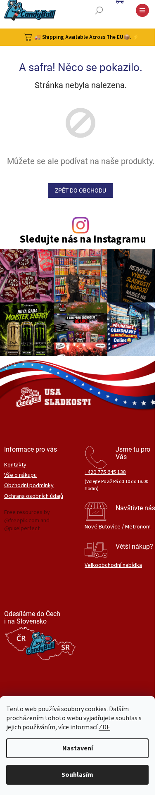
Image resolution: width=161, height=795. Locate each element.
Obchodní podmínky (29, 486)
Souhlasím (77, 774)
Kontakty (15, 465)
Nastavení (77, 748)
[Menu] (142, 10)
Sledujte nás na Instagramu (82, 239)
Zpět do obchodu (80, 190)
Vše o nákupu (20, 475)
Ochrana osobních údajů (33, 496)
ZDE (104, 727)
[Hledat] (99, 10)
